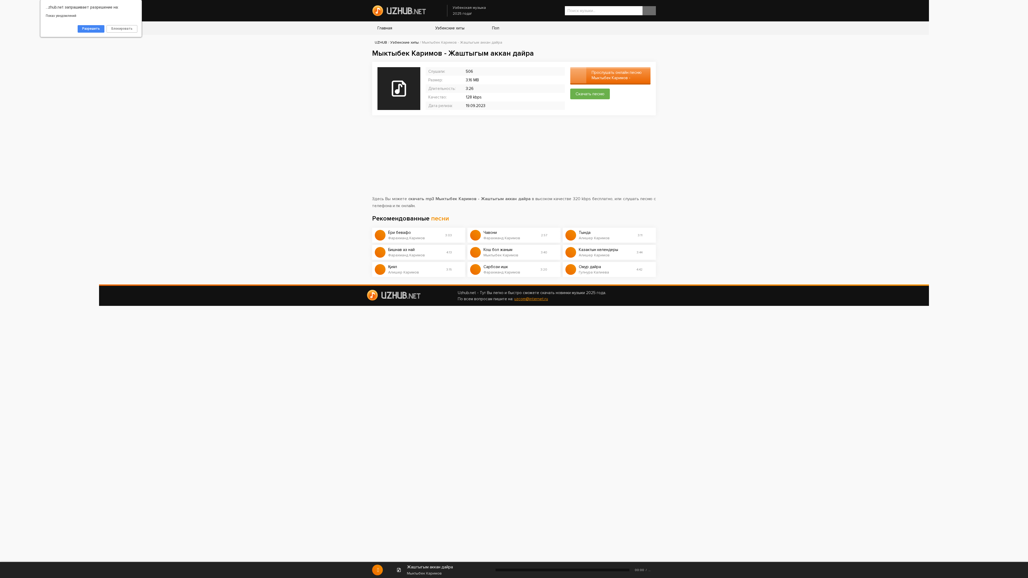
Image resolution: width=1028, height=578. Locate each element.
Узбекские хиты (449, 28)
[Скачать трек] (459, 235)
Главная (384, 28)
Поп (495, 28)
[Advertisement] (514, 158)
